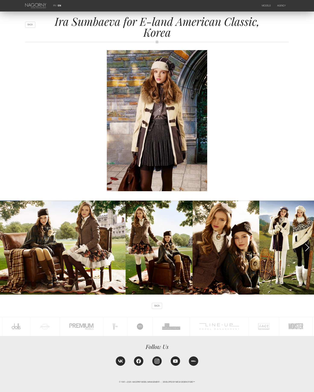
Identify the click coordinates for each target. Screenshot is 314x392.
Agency (281, 5)
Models (266, 5)
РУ (54, 5)
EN (59, 5)
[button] (307, 247)
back (30, 24)
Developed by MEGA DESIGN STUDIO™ (179, 382)
